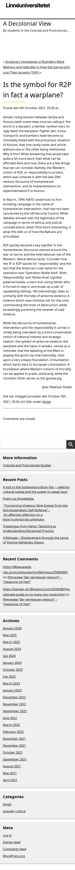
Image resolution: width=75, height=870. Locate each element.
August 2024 (12, 649)
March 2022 (11, 725)
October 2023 (13, 670)
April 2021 (10, 780)
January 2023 (12, 690)
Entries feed (11, 842)
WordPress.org (14, 856)
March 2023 (11, 683)
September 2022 (15, 711)
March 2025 (11, 642)
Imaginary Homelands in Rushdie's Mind (34, 62)
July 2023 (9, 676)
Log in (7, 835)
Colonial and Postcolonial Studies (27, 465)
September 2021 (15, 759)
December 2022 (14, 697)
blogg (46, 402)
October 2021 (13, 752)
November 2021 (14, 745)
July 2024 (9, 656)
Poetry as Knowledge (18, 499)
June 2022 (10, 718)
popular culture (14, 811)
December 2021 (14, 739)
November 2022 (14, 704)
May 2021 (10, 773)
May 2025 (10, 635)
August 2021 (12, 766)
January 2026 (12, 628)
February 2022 (13, 732)
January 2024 (12, 663)
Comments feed (14, 849)
